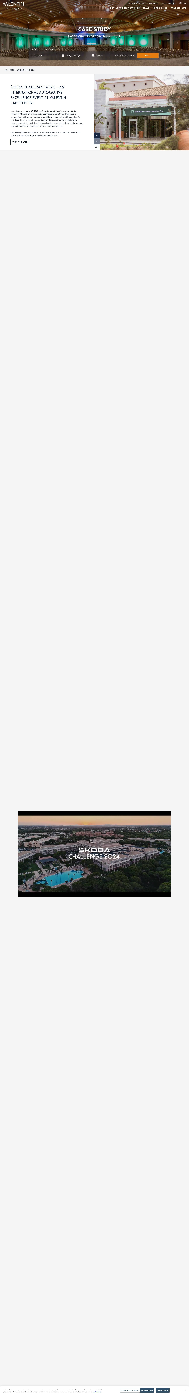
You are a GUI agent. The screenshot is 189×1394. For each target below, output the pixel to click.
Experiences (160, 8)
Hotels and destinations (124, 8)
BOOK (148, 55)
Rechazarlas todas (147, 1390)
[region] (94, 1390)
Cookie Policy (97, 1392)
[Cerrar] (185, 1390)
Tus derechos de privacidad (129, 1390)
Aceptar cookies (163, 1390)
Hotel (34, 49)
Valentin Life (178, 8)
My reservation (170, 3)
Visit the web (19, 142)
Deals (146, 8)
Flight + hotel (48, 49)
